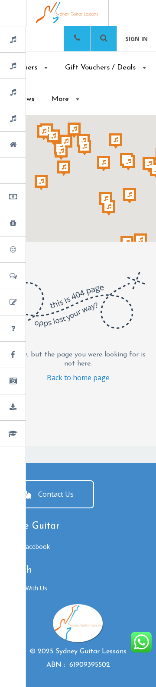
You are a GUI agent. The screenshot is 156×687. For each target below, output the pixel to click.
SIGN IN (136, 39)
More (60, 99)
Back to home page (78, 377)
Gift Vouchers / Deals (100, 67)
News (36, 355)
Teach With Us (26, 588)
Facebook (36, 546)
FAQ (34, 329)
